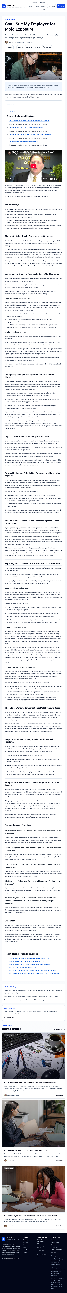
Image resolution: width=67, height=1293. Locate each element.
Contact (53, 1245)
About (52, 1240)
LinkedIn (20, 47)
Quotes (62, 6)
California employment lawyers (40, 1241)
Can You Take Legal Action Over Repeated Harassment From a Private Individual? (34, 973)
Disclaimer (54, 1252)
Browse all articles (59, 1029)
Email (38, 47)
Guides (43, 6)
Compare (30, 6)
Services (42, 2)
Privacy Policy (54, 1247)
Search (53, 6)
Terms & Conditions (56, 1249)
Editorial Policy (55, 1242)
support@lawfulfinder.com (11, 1258)
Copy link (48, 47)
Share (10, 47)
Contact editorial (9, 1017)
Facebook (29, 47)
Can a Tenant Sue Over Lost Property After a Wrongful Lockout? (29, 121)
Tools (37, 6)
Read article (59, 1095)
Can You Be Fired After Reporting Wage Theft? (23, 141)
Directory (35, 2)
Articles (43, 9)
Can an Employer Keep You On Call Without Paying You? (26, 127)
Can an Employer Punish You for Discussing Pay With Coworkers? (30, 134)
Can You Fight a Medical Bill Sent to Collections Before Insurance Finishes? (32, 970)
